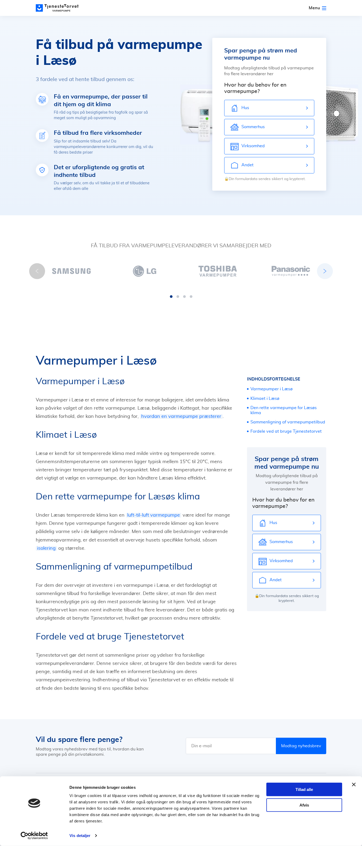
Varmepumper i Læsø (271, 389)
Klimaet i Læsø (264, 398)
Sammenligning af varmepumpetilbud (287, 422)
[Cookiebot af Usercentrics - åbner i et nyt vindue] (34, 836)
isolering (46, 548)
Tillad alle (304, 789)
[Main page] (59, 7)
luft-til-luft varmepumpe (153, 515)
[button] (171, 296)
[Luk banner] (354, 784)
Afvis (304, 805)
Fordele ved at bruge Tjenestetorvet (286, 431)
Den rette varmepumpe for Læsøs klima (283, 410)
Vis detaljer (79, 835)
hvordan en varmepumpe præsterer (181, 416)
